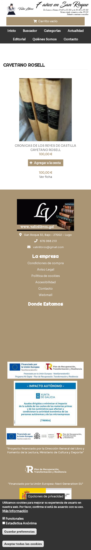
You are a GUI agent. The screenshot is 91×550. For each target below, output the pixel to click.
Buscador (30, 31)
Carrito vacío (48, 21)
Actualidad (76, 31)
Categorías (52, 31)
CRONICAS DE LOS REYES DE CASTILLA (45, 146)
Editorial (19, 39)
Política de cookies (45, 276)
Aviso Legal (45, 269)
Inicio (11, 31)
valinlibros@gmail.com (48, 247)
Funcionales (15, 519)
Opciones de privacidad (45, 496)
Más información (15, 511)
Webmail (45, 295)
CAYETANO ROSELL (45, 150)
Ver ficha (45, 177)
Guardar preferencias (19, 531)
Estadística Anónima (21, 523)
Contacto (71, 39)
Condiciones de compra (46, 263)
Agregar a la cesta (47, 163)
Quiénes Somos (45, 39)
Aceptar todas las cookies (23, 544)
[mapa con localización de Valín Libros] (45, 329)
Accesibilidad (45, 282)
